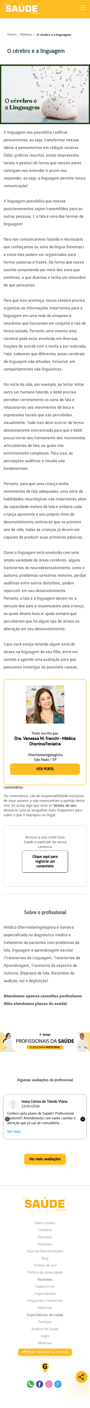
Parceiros (45, 1237)
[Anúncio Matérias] (45, 1055)
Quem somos (45, 1223)
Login (45, 1336)
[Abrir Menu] (82, 8)
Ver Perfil (45, 769)
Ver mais (14, 1132)
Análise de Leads (45, 1329)
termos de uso (65, 806)
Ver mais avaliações (45, 1159)
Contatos (45, 1230)
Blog (45, 1258)
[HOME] (22, 14)
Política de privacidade (45, 1273)
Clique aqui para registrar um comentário (45, 861)
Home (12, 35)
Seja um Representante (45, 1251)
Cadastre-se (45, 1287)
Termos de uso (45, 1265)
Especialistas (45, 1294)
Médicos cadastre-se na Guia (45, 1352)
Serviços (45, 1322)
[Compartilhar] (82, 1377)
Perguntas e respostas (45, 1301)
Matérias (26, 35)
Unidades (45, 1244)
